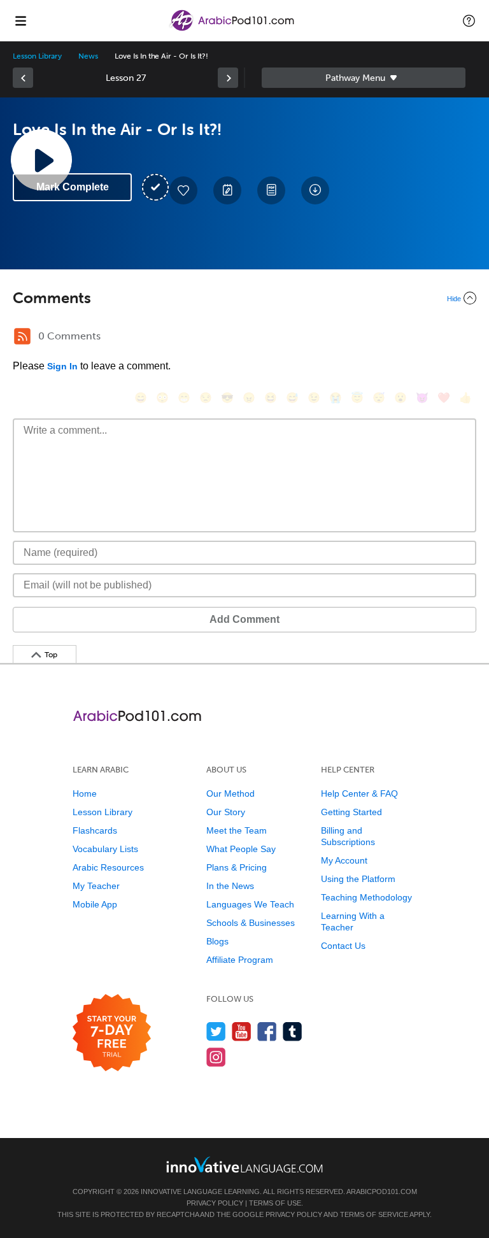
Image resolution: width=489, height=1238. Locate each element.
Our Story (225, 812)
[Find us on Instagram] (216, 1057)
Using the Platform (358, 879)
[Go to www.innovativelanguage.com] (244, 1164)
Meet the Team (236, 830)
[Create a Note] (227, 190)
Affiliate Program (239, 960)
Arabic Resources (108, 867)
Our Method (230, 793)
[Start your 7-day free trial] (112, 1033)
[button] (469, 20)
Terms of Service (374, 1214)
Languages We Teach (250, 904)
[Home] (232, 29)
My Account (344, 860)
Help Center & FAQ (359, 793)
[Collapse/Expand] (244, 298)
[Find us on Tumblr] (292, 1031)
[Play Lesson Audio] (41, 159)
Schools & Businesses (250, 923)
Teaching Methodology (366, 897)
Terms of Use (275, 1203)
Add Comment (244, 619)
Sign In (62, 366)
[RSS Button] (22, 336)
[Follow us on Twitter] (216, 1031)
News (88, 56)
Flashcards (95, 830)
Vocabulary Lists (105, 849)
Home (85, 793)
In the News (230, 886)
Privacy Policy (215, 1203)
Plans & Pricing (236, 867)
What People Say (241, 849)
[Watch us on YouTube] (242, 1031)
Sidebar (363, 78)
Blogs (217, 941)
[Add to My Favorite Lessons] (183, 190)
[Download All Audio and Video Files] (315, 190)
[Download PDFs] (271, 190)
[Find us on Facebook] (267, 1031)
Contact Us (343, 946)
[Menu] (20, 20)
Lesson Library (37, 56)
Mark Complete (72, 186)
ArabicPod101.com (381, 1191)
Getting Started (351, 812)
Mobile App (95, 904)
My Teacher (96, 886)
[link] (23, 78)
